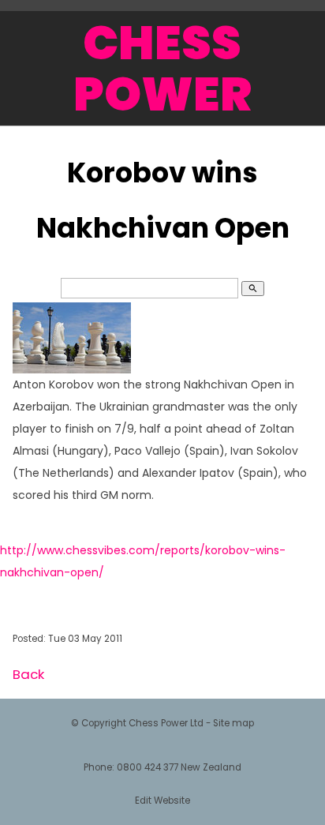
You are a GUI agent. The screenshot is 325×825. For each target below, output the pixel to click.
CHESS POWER (162, 68)
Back (28, 674)
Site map (233, 723)
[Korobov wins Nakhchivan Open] (72, 369)
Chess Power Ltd (166, 723)
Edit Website (162, 800)
